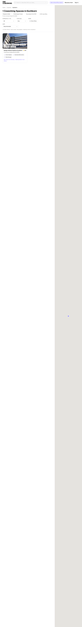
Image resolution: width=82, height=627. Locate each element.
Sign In (76, 2)
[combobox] (9, 21)
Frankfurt (9, 7)
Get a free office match (57, 2)
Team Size (19, 18)
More (29, 18)
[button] (68, 316)
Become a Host (69, 2)
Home (4, 7)
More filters (34, 21)
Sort (4, 24)
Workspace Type (7, 18)
